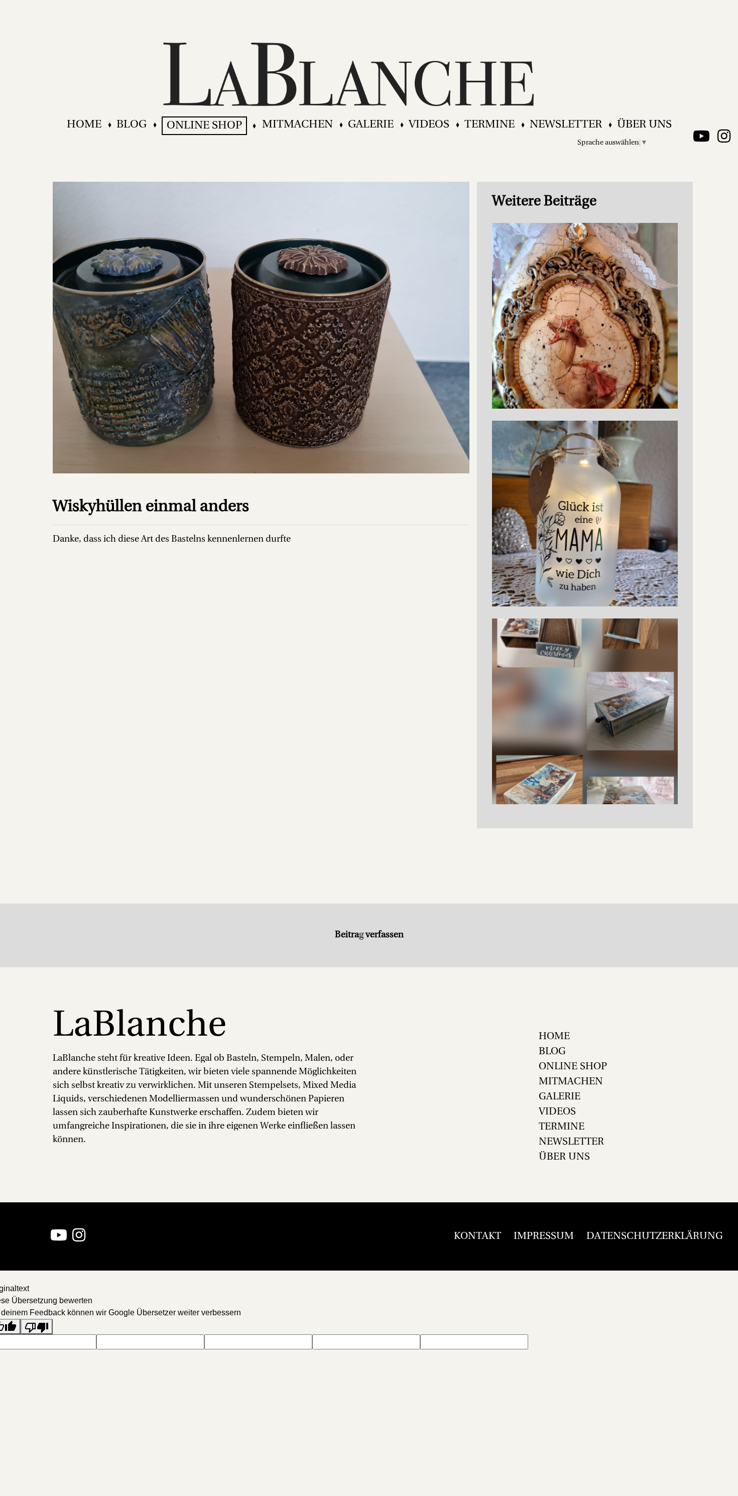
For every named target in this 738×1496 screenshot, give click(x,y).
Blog (131, 125)
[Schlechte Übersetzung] (37, 1326)
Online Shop (204, 126)
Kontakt (477, 1236)
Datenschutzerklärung (654, 1236)
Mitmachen (297, 125)
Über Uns (644, 125)
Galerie (371, 125)
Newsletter (566, 125)
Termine (489, 125)
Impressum (544, 1236)
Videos (429, 125)
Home (84, 125)
